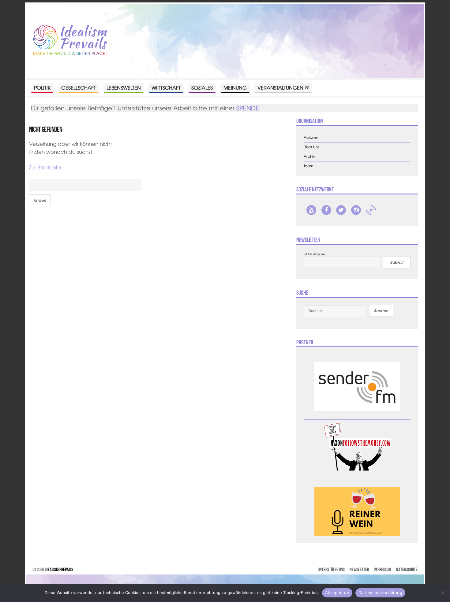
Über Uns (311, 147)
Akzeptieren (337, 592)
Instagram (356, 210)
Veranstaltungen (280, 87)
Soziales (202, 87)
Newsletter (359, 569)
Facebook (326, 210)
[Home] (70, 40)
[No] (442, 593)
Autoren (311, 137)
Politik (42, 87)
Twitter (341, 210)
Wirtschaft (166, 87)
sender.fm (371, 210)
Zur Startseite (45, 167)
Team (308, 165)
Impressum (382, 569)
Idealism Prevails (59, 569)
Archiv (309, 156)
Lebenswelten (124, 87)
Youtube (311, 210)
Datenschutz (407, 569)
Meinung (235, 87)
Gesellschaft (78, 87)
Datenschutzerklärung (380, 592)
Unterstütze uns (331, 569)
